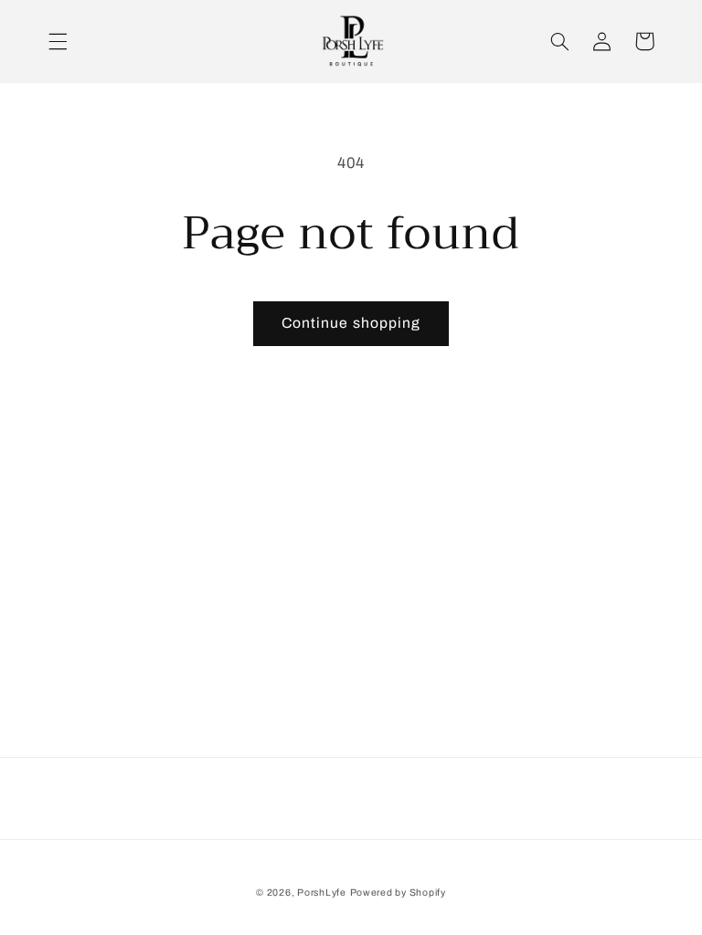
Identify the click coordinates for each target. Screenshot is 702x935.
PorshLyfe (321, 893)
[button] (58, 41)
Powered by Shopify (398, 893)
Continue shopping (351, 323)
